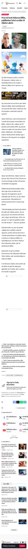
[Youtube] (9, 430)
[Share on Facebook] (14, 402)
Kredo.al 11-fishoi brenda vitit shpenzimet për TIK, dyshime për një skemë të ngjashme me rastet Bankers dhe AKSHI (14, 356)
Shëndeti (3, 467)
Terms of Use (20, 392)
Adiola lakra (10, 375)
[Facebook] (9, 418)
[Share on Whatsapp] (21, 402)
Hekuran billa (18, 375)
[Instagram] (25, 542)
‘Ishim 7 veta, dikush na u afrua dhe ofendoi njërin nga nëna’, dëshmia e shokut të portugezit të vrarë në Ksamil (14, 345)
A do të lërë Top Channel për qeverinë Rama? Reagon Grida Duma (9, 446)
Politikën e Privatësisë (9, 546)
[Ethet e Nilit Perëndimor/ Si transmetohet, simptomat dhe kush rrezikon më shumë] (22, 464)
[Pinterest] (9, 424)
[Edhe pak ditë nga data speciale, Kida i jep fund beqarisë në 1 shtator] (22, 455)
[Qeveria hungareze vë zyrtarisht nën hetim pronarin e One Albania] (22, 522)
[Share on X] (17, 402)
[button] (22, 546)
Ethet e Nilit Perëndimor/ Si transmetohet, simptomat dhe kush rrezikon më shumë (9, 463)
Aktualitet (5, 14)
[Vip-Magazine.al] (10, 3)
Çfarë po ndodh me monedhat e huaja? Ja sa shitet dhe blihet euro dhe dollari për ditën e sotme (18, 152)
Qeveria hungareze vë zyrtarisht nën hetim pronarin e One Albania (9, 522)
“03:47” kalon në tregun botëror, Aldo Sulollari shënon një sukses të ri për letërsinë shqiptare (13, 362)
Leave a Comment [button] (21, 407)
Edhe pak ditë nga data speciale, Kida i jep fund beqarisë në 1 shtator (7, 454)
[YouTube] (23, 542)
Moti (3, 477)
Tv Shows (4, 449)
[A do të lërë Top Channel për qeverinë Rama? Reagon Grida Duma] (22, 447)
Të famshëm (4, 458)
